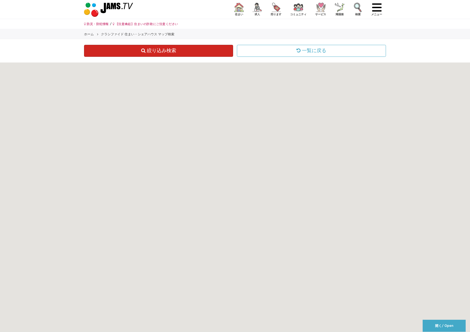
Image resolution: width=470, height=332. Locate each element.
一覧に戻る (313, 50)
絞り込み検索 (161, 50)
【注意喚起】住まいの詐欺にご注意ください (146, 24)
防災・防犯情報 (97, 24)
